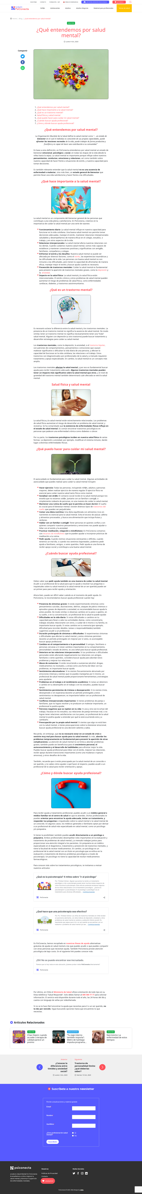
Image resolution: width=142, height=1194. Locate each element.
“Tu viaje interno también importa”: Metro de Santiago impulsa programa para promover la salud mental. (78, 1041)
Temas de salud (124, 8)
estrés (77, 256)
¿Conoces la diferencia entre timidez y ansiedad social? (57, 1067)
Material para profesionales (103, 8)
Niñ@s (42, 8)
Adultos (68, 8)
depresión (102, 270)
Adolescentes (55, 8)
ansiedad (46, 272)
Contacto (44, 1176)
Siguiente (78, 1059)
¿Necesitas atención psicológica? (96, 2)
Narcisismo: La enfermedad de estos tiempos (117, 1037)
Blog (20, 19)
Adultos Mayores (82, 8)
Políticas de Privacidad (49, 1173)
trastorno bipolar (97, 345)
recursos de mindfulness (54, 533)
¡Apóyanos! (120, 2)
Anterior (64, 1059)
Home (14, 19)
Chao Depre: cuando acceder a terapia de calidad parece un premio (37, 1039)
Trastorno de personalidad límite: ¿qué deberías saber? (85, 1067)
